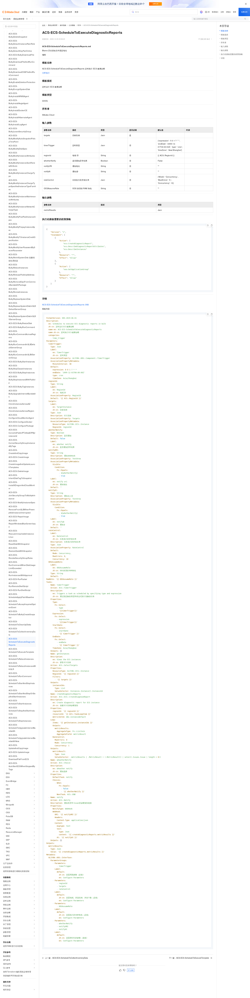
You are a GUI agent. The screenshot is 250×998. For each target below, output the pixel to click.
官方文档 (6, 18)
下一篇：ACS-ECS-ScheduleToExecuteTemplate (189, 958)
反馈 (131, 970)
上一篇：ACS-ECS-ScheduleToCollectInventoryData (66, 958)
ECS (79, 25)
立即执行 (46, 72)
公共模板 (72, 25)
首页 (43, 25)
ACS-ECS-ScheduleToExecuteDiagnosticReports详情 (65, 304)
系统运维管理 (18, 18)
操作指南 (63, 25)
